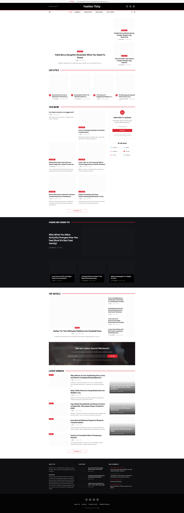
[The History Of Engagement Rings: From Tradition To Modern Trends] (103, 83)
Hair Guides (99, 12)
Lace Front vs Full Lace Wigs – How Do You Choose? (62, 277)
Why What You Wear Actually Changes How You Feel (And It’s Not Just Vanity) (63, 239)
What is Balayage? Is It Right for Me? (121, 277)
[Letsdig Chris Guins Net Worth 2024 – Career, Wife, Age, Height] (83, 485)
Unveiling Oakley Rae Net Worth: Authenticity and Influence (96, 476)
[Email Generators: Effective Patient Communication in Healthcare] (62, 183)
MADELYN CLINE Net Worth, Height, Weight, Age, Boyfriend (124, 35)
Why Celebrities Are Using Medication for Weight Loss (88, 392)
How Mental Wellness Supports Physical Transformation (87, 421)
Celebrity (77, 12)
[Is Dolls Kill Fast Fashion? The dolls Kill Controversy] (92, 268)
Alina (77, 60)
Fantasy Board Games (115, 481)
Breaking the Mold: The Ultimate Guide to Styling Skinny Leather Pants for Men (81, 96)
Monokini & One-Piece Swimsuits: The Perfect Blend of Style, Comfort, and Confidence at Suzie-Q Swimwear (60, 96)
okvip (98, 507)
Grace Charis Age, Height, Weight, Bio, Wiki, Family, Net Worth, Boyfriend (121, 470)
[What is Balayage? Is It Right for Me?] (121, 268)
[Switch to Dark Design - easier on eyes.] (132, 12)
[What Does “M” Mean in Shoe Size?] (122, 425)
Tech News (81, 127)
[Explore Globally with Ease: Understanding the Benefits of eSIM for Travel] (92, 183)
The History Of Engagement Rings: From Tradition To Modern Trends (104, 96)
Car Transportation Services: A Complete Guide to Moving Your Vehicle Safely (93, 1)
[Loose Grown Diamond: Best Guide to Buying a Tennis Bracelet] (130, 332)
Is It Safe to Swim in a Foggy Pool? (61, 112)
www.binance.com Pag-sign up (117, 467)
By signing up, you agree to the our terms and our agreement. (93, 360)
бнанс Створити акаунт (116, 479)
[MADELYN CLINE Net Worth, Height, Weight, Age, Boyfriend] (124, 24)
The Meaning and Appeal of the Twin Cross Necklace (127, 96)
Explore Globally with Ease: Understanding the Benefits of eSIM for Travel (91, 195)
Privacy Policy (123, 135)
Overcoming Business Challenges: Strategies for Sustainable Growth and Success (116, 299)
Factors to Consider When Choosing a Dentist (86, 436)
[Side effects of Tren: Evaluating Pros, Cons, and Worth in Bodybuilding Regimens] (59, 380)
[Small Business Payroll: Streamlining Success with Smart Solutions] (130, 311)
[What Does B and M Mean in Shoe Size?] (122, 404)
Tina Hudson (121, 39)
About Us (77, 504)
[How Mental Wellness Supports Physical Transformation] (59, 424)
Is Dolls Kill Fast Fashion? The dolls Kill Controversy (91, 277)
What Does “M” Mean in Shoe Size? (121, 430)
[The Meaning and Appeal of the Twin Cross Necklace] (125, 83)
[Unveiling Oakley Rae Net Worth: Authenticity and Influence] (83, 477)
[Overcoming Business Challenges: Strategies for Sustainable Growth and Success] (130, 301)
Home (70, 12)
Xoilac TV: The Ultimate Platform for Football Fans (77, 331)
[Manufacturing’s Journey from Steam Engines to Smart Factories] (62, 151)
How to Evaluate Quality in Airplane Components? (91, 131)
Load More (76, 210)
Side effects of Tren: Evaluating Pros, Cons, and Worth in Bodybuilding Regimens (88, 377)
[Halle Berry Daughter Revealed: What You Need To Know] (80, 35)
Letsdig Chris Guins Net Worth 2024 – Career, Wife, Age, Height (96, 484)
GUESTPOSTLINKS (124, 98)
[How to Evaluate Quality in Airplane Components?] (92, 119)
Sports (77, 327)
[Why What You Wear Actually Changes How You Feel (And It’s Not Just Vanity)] (108, 240)
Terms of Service (104, 504)
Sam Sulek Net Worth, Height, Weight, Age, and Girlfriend (95, 468)
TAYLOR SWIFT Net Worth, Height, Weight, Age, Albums (124, 61)
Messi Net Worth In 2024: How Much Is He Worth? (121, 487)
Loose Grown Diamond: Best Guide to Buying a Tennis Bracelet (116, 331)
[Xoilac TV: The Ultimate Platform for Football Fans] (77, 314)
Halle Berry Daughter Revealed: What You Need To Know (80, 56)
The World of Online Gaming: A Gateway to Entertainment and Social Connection (121, 476)
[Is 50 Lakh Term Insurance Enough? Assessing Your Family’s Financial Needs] (130, 322)
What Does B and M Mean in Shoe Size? (121, 409)
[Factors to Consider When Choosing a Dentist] (59, 439)
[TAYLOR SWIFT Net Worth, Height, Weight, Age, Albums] (124, 50)
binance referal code (115, 484)
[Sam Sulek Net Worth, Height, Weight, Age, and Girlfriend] (83, 470)
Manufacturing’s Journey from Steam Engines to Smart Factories (61, 163)
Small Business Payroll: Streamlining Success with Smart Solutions (115, 310)
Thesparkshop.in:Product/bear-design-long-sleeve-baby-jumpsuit (122, 387)
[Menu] (50, 12)
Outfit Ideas (110, 12)
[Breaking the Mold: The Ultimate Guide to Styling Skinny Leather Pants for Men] (81, 83)
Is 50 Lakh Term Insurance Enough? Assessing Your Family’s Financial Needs (116, 320)
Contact (84, 504)
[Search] (134, 12)
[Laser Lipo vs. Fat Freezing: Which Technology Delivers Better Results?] (92, 151)
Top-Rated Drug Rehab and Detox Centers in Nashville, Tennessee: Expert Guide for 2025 (88, 406)
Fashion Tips (88, 12)
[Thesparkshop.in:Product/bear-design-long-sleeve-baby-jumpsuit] (122, 383)
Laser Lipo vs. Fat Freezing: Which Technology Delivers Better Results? (91, 163)
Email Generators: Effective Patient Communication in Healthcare (62, 195)
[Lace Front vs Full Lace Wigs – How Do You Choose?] (62, 268)
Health (51, 374)
